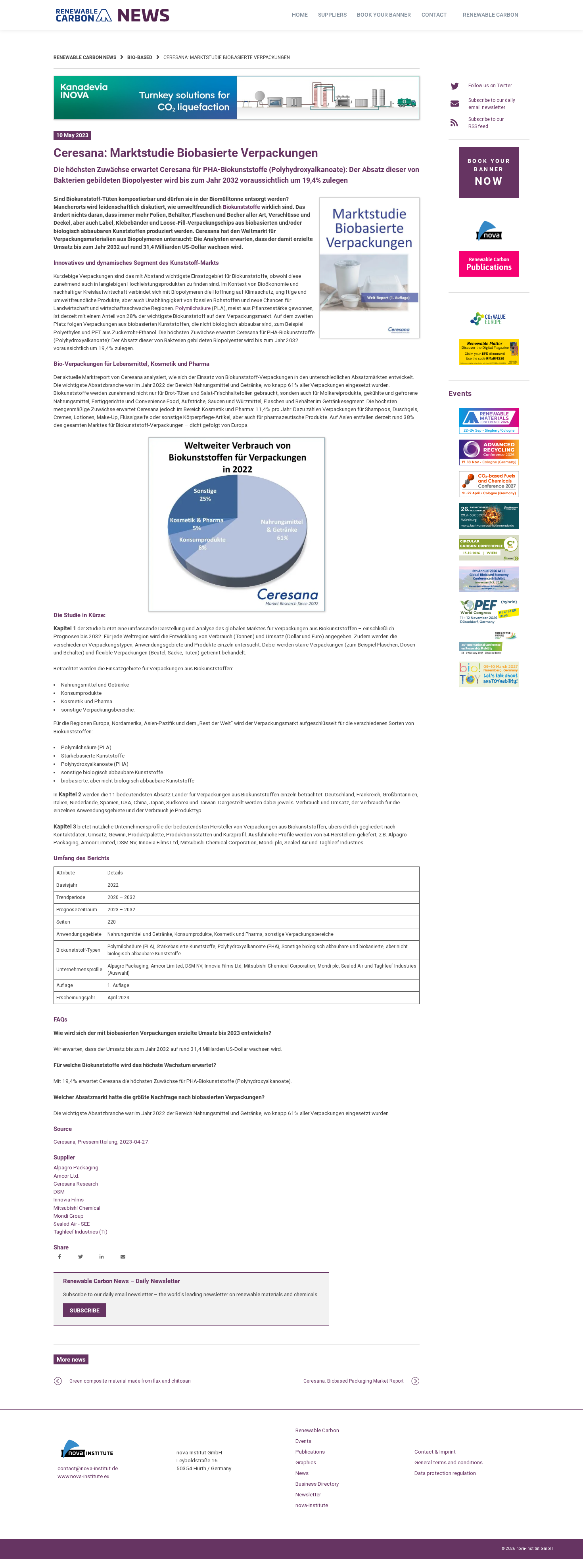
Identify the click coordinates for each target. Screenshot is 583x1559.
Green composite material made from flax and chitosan (130, 1381)
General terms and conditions (448, 1462)
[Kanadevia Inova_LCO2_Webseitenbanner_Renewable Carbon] (237, 118)
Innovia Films (69, 1199)
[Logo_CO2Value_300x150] (489, 332)
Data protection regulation (445, 1473)
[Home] (113, 15)
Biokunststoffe (241, 207)
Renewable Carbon (490, 14)
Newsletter (308, 1494)
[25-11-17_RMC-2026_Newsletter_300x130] (489, 432)
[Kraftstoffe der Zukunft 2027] (489, 654)
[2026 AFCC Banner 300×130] (489, 590)
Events (303, 1441)
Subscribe (85, 1310)
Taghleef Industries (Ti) (80, 1231)
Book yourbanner (489, 172)
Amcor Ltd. (66, 1176)
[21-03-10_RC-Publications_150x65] (489, 275)
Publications (310, 1451)
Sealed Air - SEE (72, 1223)
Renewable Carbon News (85, 57)
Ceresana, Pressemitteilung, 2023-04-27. (102, 1141)
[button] (60, 1257)
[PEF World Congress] (489, 622)
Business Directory (317, 1484)
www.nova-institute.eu (83, 1476)
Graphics (305, 1462)
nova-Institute (311, 1505)
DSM (59, 1191)
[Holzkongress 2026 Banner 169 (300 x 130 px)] (489, 527)
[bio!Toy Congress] (489, 686)
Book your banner (384, 14)
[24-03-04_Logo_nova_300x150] (489, 243)
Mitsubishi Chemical (77, 1208)
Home (300, 14)
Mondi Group (69, 1216)
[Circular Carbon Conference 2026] (489, 559)
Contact (434, 14)
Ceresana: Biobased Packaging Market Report (353, 1381)
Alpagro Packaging (76, 1167)
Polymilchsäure (193, 308)
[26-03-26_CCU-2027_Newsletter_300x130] (489, 495)
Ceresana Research (76, 1183)
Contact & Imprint (435, 1451)
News (302, 1473)
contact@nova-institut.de (88, 1468)
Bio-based (139, 57)
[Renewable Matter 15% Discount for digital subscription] (489, 363)
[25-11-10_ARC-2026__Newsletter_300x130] (489, 464)
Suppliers (332, 14)
